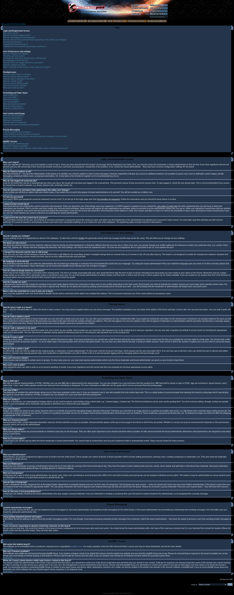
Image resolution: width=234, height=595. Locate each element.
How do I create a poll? (13, 81)
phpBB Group (76, 546)
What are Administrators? (14, 116)
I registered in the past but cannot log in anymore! (24, 46)
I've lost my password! (12, 42)
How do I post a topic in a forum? (17, 74)
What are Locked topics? (13, 108)
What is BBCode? (10, 95)
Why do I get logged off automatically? (19, 37)
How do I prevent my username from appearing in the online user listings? (35, 40)
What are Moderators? (12, 118)
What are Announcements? (14, 104)
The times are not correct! (14, 56)
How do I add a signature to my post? (19, 79)
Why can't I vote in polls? (13, 88)
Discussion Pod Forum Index (13, 24)
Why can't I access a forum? (15, 85)
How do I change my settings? (16, 54)
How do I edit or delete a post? (16, 77)
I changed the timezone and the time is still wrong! (24, 58)
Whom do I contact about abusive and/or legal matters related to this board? (35, 148)
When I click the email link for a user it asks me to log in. (27, 67)
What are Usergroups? (12, 120)
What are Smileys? (11, 99)
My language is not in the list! (15, 60)
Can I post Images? (11, 102)
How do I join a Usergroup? (15, 122)
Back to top (7, 169)
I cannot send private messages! (17, 132)
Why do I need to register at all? (16, 35)
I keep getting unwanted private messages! (21, 134)
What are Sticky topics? (13, 106)
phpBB (112, 593)
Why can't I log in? (10, 33)
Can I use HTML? (10, 97)
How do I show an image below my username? (23, 63)
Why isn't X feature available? (15, 146)
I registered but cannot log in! (15, 44)
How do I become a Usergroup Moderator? (21, 125)
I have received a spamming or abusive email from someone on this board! (35, 136)
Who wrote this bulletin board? (16, 144)
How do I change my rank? (14, 65)
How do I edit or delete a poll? (16, 83)
